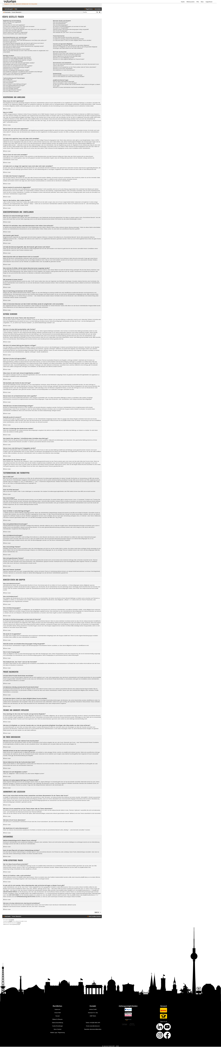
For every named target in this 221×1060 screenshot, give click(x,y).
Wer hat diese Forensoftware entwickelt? (63, 81)
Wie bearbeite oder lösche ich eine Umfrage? (15, 64)
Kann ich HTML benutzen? (10, 81)
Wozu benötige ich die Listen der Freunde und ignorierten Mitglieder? (71, 45)
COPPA (97, 140)
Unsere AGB (57, 1012)
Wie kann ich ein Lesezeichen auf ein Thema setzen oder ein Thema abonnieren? (74, 67)
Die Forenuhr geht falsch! (10, 42)
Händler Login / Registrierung (57, 1032)
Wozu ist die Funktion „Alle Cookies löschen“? (15, 34)
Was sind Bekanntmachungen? (11, 87)
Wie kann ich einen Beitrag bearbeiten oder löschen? (17, 58)
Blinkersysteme (190, 1)
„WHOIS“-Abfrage (37, 888)
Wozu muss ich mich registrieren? (12, 22)
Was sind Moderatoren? (59, 23)
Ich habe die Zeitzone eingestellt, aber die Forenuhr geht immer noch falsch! (23, 43)
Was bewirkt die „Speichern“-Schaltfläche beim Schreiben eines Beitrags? (22, 71)
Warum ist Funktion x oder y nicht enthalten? (65, 83)
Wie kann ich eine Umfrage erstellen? (13, 61)
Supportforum (209, 1)
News (202, 1)
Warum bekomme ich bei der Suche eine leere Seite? (67, 56)
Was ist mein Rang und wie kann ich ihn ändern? (16, 49)
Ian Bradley (11, 919)
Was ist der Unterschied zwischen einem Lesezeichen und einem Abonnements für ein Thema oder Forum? (76, 65)
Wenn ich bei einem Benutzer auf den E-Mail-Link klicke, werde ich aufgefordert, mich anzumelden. (25, 51)
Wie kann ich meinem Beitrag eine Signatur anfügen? (17, 60)
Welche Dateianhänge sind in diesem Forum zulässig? (67, 75)
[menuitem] (15, 9)
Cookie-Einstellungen (57, 1026)
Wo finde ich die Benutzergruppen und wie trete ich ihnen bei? (69, 26)
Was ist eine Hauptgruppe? (60, 31)
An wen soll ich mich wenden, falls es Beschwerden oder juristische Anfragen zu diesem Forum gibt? (76, 85)
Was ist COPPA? (7, 23)
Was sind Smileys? (8, 82)
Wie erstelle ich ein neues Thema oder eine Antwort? (17, 57)
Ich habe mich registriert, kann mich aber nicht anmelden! (19, 26)
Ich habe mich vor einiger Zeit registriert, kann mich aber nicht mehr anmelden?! (24, 29)
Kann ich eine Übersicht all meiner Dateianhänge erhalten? (68, 76)
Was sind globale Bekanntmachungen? (14, 85)
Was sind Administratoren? (60, 22)
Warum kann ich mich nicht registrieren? (14, 25)
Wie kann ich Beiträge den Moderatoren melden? (16, 70)
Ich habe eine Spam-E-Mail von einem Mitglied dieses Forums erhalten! (72, 40)
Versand (57, 1016)
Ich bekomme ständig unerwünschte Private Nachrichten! (68, 39)
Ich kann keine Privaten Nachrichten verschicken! (66, 37)
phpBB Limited (35, 261)
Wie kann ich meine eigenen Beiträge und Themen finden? (68, 59)
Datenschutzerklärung (57, 1022)
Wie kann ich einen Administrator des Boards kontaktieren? (69, 87)
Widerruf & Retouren (57, 1019)
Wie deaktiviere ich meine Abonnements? (64, 70)
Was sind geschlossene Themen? (12, 90)
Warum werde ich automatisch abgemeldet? (15, 32)
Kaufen (183, 1)
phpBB (10, 921)
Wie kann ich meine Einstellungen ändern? (14, 39)
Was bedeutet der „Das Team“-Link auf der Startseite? (67, 32)
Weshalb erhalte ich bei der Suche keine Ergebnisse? (67, 54)
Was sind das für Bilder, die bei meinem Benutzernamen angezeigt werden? (23, 46)
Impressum (57, 1009)
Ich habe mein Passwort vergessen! (12, 31)
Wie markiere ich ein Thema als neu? (13, 74)
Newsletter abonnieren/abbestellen (92, 1029)
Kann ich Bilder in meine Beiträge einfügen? (15, 84)
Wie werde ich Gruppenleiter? (60, 28)
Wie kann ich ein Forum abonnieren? (63, 68)
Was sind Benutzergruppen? (60, 25)
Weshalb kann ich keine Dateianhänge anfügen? (16, 67)
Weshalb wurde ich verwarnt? (11, 68)
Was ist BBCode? (7, 79)
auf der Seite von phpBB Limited (79, 867)
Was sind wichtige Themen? (10, 88)
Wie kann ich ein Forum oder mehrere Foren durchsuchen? (68, 53)
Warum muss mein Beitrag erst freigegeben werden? (17, 73)
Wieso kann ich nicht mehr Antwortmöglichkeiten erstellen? (19, 63)
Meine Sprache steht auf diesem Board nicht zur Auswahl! (18, 44)
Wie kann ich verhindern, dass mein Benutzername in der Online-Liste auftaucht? (25, 40)
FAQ (197, 1)
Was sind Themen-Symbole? (11, 91)
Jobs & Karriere (57, 1029)
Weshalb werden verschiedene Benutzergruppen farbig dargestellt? (71, 29)
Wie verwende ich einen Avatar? (11, 47)
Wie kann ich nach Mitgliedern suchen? (63, 57)
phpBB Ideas (84, 877)
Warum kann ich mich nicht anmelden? (14, 28)
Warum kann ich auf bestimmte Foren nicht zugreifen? (17, 66)
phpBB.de (47, 261)
